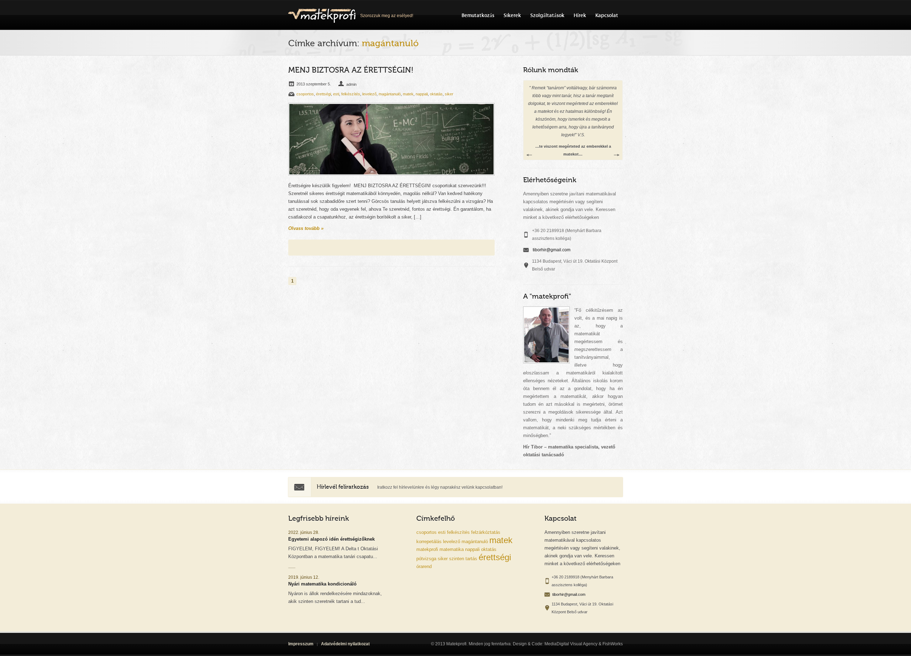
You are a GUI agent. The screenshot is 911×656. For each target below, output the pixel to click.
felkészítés (350, 94)
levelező (369, 94)
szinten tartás (463, 558)
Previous (529, 155)
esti (336, 94)
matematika (451, 549)
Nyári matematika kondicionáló (322, 584)
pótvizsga (426, 558)
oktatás (436, 94)
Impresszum (301, 643)
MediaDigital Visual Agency (570, 643)
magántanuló (390, 94)
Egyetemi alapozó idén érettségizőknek (331, 539)
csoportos (305, 94)
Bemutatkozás (478, 15)
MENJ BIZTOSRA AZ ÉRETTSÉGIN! (351, 70)
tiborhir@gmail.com (551, 249)
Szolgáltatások (547, 15)
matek (408, 94)
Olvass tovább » (305, 228)
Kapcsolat (606, 15)
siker (449, 94)
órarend (424, 566)
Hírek (580, 15)
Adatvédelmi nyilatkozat (345, 643)
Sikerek (512, 15)
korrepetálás (429, 541)
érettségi (323, 94)
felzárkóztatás (485, 532)
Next (617, 155)
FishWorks (612, 643)
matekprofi (427, 549)
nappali (422, 94)
